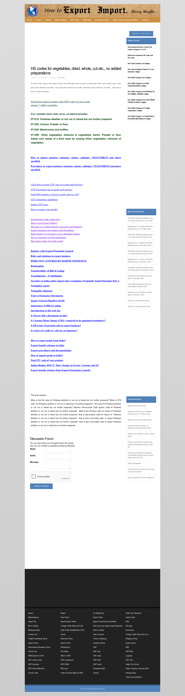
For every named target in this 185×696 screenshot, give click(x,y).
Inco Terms (65, 617)
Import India (130, 617)
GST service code (35, 660)
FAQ (127, 621)
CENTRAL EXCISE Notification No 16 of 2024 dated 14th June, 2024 (140, 219)
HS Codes (61, 77)
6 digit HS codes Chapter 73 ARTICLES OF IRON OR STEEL (139, 426)
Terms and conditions (134, 677)
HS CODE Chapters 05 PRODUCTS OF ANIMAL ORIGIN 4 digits (141, 92)
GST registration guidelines (44, 199)
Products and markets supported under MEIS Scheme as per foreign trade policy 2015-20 (140, 455)
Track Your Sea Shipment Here (139, 306)
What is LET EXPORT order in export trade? (141, 435)
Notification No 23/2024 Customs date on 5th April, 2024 (140, 293)
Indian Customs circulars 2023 (137, 668)
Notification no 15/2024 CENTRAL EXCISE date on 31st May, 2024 (140, 227)
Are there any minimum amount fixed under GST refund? (141, 470)
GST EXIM (65, 664)
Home (29, 19)
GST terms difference (36, 668)
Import (39, 19)
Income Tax (32, 634)
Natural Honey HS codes (137, 405)
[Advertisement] (76, 44)
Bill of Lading (60, 19)
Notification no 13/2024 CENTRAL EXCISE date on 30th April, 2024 (140, 244)
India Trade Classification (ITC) (72, 630)
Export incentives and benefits (104, 621)
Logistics (129, 655)
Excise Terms (131, 643)
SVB (127, 647)
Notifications (65, 647)
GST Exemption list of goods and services (51, 189)
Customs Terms (99, 643)
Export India (97, 617)
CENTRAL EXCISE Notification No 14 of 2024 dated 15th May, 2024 (140, 235)
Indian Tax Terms (132, 664)
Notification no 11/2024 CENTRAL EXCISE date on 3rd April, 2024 (140, 260)
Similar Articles (134, 40)
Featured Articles (134, 399)
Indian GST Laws (39, 204)
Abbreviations (33, 617)
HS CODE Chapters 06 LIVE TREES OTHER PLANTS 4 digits (141, 101)
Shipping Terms (131, 638)
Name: (33, 448)
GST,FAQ (129, 651)
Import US (32, 621)
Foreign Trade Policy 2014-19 (137, 634)
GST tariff (97, 660)
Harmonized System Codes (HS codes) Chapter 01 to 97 (140, 48)
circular (96, 673)
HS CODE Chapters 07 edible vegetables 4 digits (139, 109)
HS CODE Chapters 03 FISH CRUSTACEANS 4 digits (138, 84)
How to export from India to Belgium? (141, 477)
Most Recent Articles (136, 211)
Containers (130, 630)
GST (95, 647)
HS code (129, 626)
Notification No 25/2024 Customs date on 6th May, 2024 (140, 277)
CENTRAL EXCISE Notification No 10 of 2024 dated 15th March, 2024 (140, 268)
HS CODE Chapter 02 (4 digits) (139, 77)
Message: (34, 462)
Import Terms (33, 643)
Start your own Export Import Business (107, 626)
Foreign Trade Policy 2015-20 (72, 626)
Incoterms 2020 (101, 19)
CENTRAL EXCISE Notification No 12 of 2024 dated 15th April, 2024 (140, 252)
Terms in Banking (99, 638)
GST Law (96, 651)
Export (48, 19)
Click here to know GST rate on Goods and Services (56, 184)
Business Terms (67, 638)
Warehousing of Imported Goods (140, 420)
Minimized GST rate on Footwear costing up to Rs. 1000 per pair (140, 412)
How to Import (98, 630)
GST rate (129, 660)
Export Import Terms (68, 621)
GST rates (74, 19)
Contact (145, 19)
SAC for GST (66, 655)
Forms (63, 634)
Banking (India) (34, 630)
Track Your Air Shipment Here (138, 300)
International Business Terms (39, 647)
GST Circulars (33, 664)
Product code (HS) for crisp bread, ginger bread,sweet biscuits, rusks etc (140, 444)
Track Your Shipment (133, 613)
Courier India (33, 673)
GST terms (97, 664)
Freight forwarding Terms (37, 638)
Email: (33, 455)
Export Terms (66, 643)
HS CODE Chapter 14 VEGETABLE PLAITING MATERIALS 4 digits (141, 117)
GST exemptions (67, 660)
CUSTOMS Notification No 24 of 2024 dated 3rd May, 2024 (139, 285)
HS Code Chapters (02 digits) (139, 63)
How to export (98, 634)
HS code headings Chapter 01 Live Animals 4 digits (141, 70)
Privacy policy (131, 673)
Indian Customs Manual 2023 (125, 19)
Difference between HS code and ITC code (140, 56)
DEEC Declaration (134, 463)
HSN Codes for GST (36, 655)
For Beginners (98, 613)
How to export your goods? (44, 209)
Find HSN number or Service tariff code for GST (55, 194)
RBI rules (87, 19)
